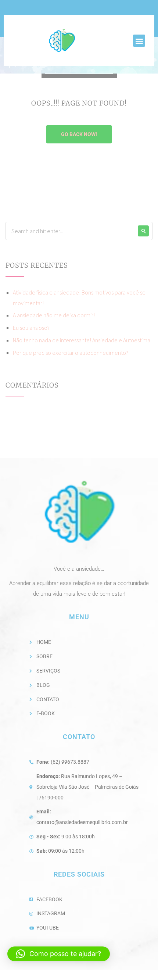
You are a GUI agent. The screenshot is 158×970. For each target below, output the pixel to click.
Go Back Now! (79, 134)
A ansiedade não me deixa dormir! (54, 315)
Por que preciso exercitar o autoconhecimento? (70, 352)
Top (149, 959)
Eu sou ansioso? (31, 327)
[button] (139, 41)
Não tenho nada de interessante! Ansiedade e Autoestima (81, 340)
